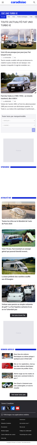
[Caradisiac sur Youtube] (17, 408)
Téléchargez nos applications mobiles (16, 414)
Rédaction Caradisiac (6, 423)
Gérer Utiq (3, 438)
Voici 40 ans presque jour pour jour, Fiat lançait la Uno (16, 53)
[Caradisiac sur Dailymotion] (13, 408)
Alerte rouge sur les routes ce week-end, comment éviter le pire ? (24, 376)
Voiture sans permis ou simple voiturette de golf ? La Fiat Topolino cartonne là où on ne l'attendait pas (17, 306)
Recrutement (4, 427)
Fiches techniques (22, 16)
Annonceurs (22, 419)
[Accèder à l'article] (18, 210)
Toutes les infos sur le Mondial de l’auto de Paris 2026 (17, 222)
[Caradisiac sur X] (8, 408)
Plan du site (22, 427)
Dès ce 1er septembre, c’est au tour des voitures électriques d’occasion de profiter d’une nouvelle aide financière (24, 366)
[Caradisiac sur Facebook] (3, 408)
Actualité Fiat (6, 198)
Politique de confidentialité (25, 430)
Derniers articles (7, 349)
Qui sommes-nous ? (24, 423)
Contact (3, 419)
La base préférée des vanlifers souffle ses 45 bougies (16, 278)
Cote (31, 16)
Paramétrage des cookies (25, 434)
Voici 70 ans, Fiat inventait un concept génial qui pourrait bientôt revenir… (16, 250)
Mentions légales (5, 430)
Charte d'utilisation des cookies (8, 434)
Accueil (3, 16)
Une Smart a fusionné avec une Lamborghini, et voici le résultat (23, 386)
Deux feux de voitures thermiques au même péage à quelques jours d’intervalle (24, 356)
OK (33, 130)
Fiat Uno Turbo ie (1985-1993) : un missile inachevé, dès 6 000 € (16, 97)
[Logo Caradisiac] (18, 4)
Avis (9, 16)
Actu (13, 16)
